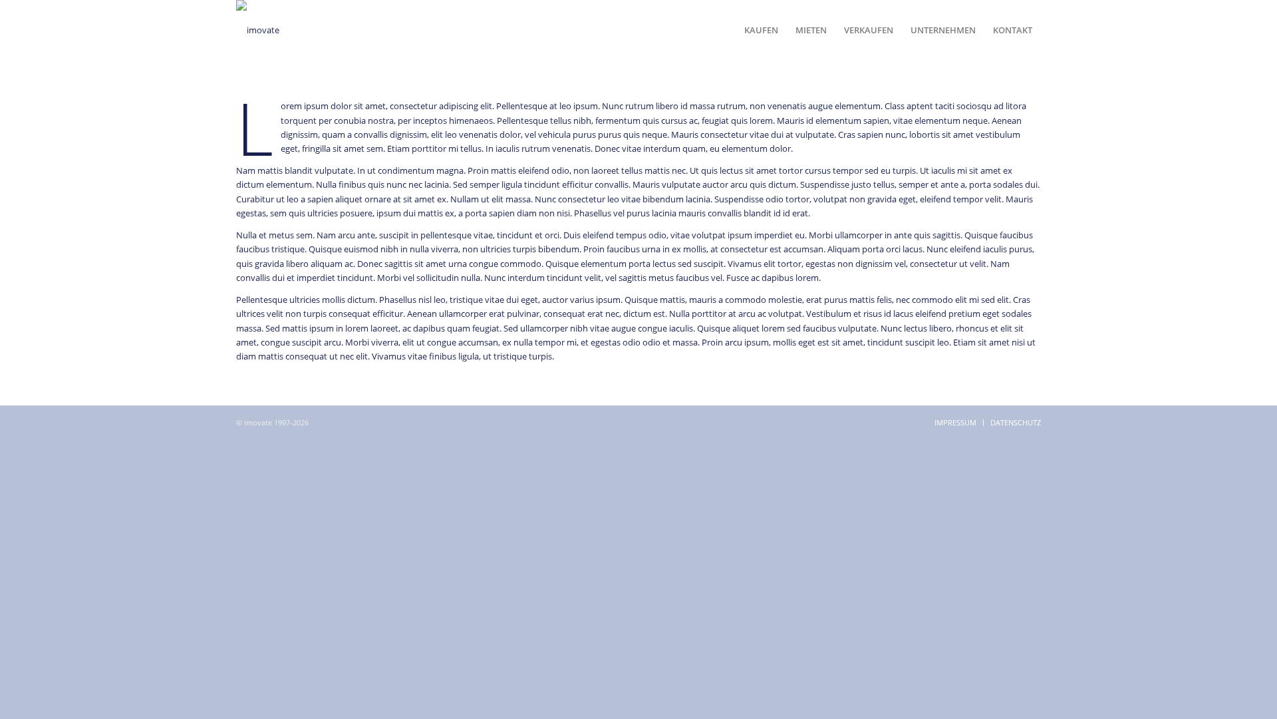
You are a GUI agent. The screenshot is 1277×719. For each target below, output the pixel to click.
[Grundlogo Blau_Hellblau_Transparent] (257, 30)
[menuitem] (761, 30)
